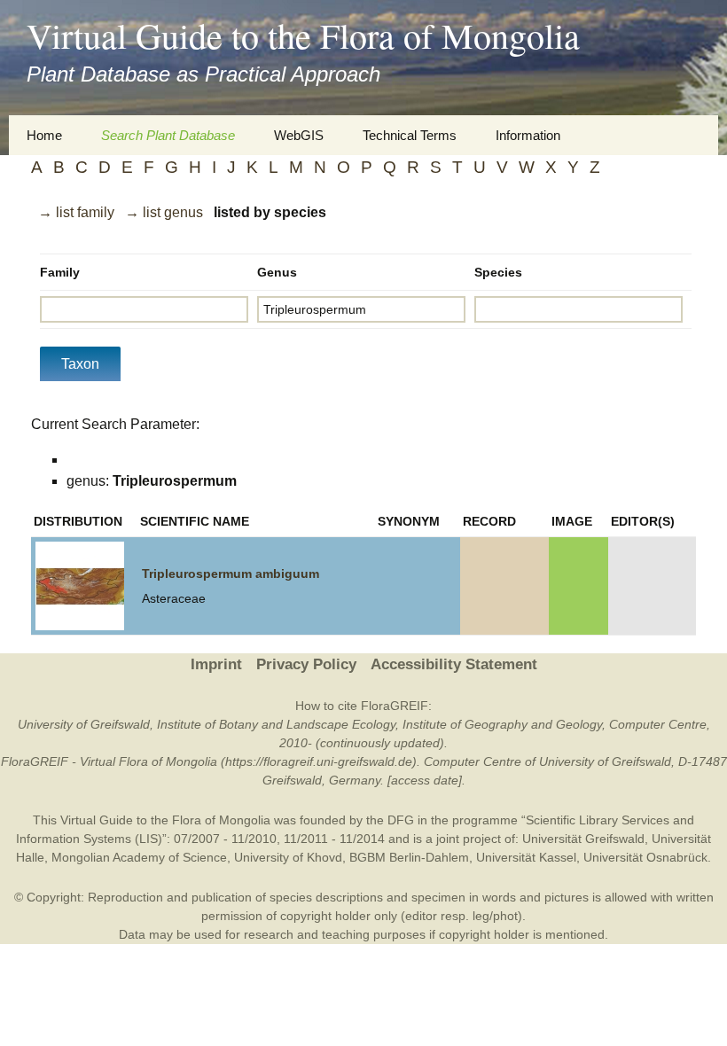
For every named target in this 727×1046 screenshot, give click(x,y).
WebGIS (299, 135)
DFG (400, 820)
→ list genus (164, 212)
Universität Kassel (526, 857)
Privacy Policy (306, 664)
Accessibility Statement (454, 664)
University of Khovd (288, 857)
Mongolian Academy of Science (139, 857)
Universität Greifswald (583, 838)
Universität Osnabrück (645, 857)
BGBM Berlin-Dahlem (409, 857)
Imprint (216, 664)
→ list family (76, 212)
